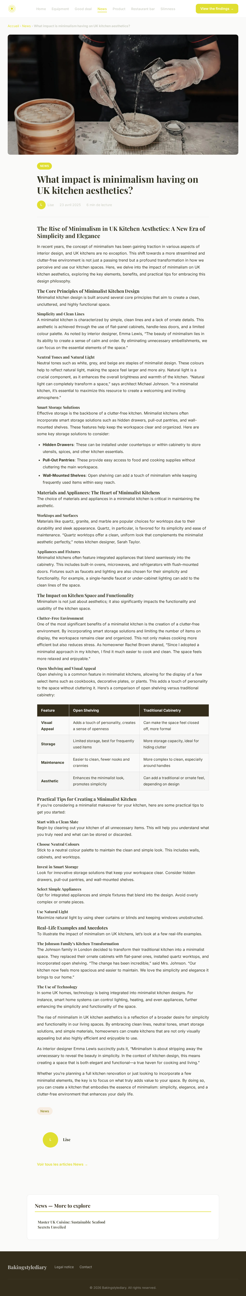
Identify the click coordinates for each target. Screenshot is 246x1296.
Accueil (13, 26)
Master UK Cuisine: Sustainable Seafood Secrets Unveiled (71, 1224)
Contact (86, 1267)
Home (41, 8)
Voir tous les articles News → (62, 1164)
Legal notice (64, 1267)
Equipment (60, 8)
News (102, 8)
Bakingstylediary (27, 1267)
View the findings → (217, 8)
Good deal (83, 8)
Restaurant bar (143, 8)
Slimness (167, 8)
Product (119, 8)
